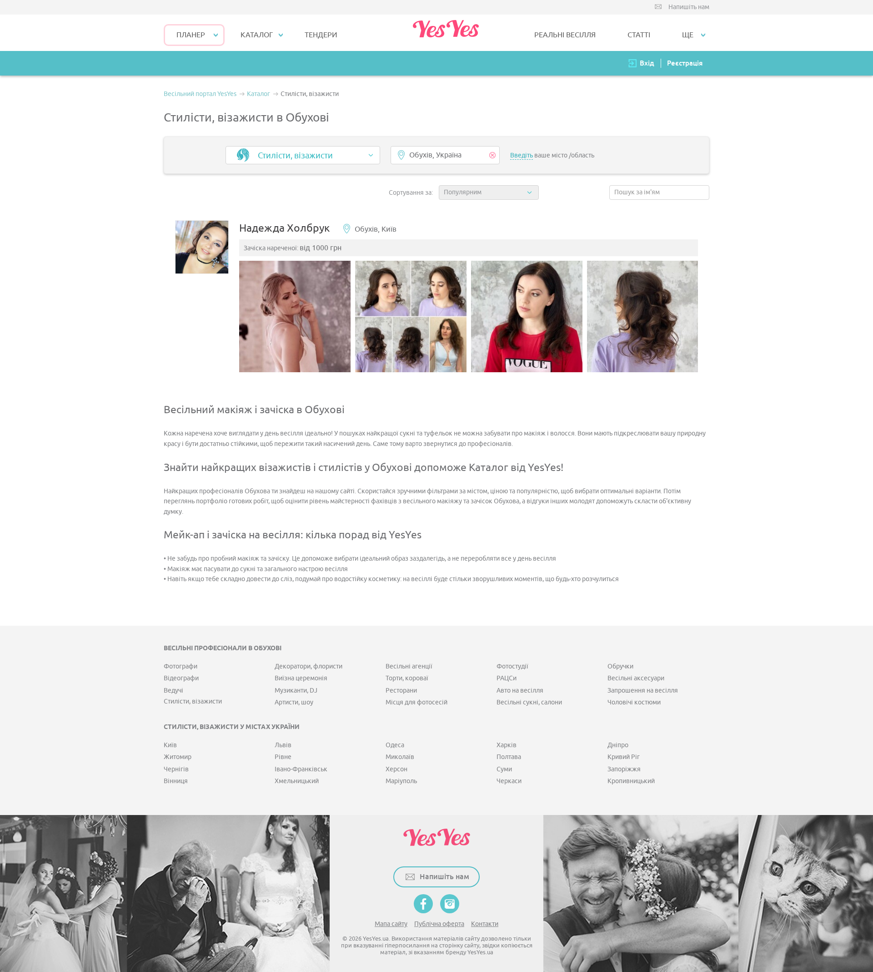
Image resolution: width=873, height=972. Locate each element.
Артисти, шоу (294, 702)
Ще (687, 35)
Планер (190, 35)
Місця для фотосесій (416, 702)
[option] (295, 316)
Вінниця (176, 781)
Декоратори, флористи (308, 666)
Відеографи (181, 678)
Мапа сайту (391, 924)
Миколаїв (400, 757)
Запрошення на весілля (642, 690)
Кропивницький (631, 781)
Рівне (283, 757)
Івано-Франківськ (301, 769)
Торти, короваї (407, 678)
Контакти (484, 924)
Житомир (177, 757)
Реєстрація (684, 63)
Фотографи (180, 666)
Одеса (395, 745)
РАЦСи (507, 678)
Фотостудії (512, 666)
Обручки (620, 666)
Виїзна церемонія (301, 678)
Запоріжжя (624, 769)
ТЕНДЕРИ (321, 35)
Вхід (647, 63)
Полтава (509, 757)
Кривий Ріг (623, 757)
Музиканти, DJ (296, 690)
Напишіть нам (688, 7)
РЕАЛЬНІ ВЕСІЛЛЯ (565, 35)
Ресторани (401, 690)
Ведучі (173, 690)
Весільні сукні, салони (529, 702)
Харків (507, 745)
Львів (283, 745)
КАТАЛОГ (257, 35)
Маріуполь (401, 781)
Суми (504, 769)
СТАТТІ (638, 35)
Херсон (396, 769)
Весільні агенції (409, 666)
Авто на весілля (520, 690)
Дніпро (617, 745)
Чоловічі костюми (634, 702)
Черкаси (509, 781)
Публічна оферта (439, 924)
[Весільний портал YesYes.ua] (445, 33)
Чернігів (176, 769)
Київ (170, 745)
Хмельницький (297, 781)
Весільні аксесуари (635, 678)
